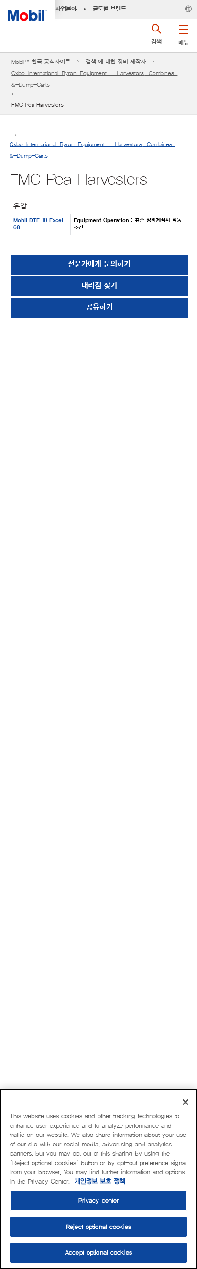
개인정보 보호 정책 (100, 1181)
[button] (183, 33)
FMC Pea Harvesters (37, 105)
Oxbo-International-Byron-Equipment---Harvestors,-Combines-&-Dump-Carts (94, 79)
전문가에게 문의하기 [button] (99, 264)
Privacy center (98, 1200)
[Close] (185, 1102)
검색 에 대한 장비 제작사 (116, 62)
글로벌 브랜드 (109, 9)
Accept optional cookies (98, 1252)
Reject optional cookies (98, 1226)
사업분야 (66, 9)
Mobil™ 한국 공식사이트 (40, 62)
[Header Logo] (27, 10)
